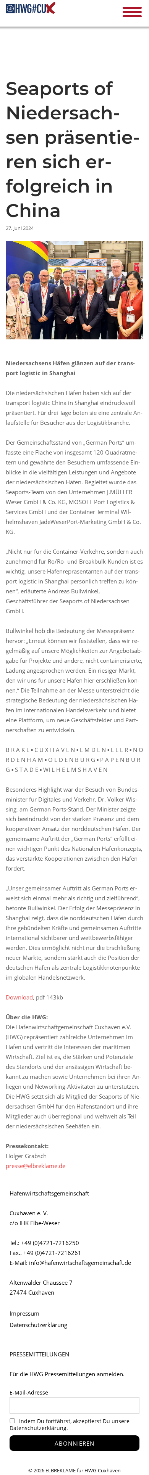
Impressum (24, 1313)
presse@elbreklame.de (35, 1166)
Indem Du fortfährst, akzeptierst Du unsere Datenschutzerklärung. (70, 1425)
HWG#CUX (30, 13)
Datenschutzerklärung (38, 1325)
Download (19, 997)
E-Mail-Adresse (29, 1392)
